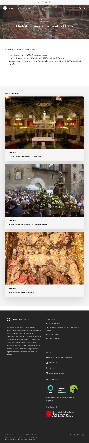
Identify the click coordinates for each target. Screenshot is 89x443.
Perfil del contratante (53, 338)
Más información (52, 380)
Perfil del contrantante (28, 439)
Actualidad (44, 20)
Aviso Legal (50, 319)
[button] (85, 8)
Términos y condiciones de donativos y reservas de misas (62, 328)
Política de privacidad (53, 323)
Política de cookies (52, 334)
